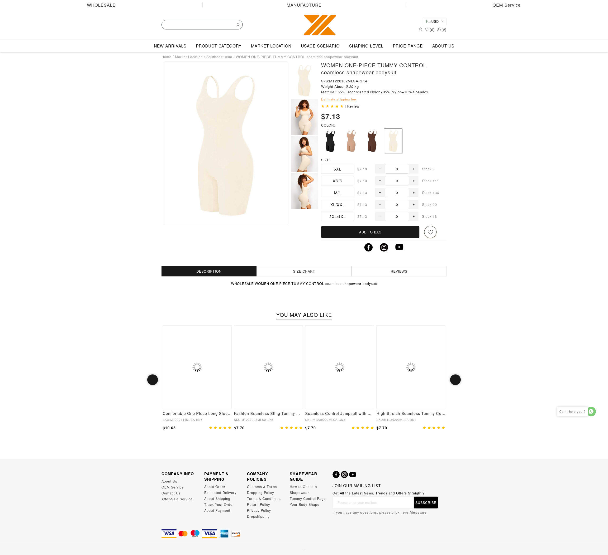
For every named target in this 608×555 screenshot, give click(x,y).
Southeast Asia (219, 56)
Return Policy (258, 504)
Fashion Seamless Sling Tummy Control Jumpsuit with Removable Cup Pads (268, 413)
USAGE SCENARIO (320, 46)
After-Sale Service (177, 499)
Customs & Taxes (262, 486)
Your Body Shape (304, 504)
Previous (152, 380)
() (432, 29)
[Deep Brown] (372, 140)
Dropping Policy (260, 492)
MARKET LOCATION (271, 46)
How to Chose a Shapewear (303, 489)
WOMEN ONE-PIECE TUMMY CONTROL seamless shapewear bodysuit (297, 56)
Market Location (189, 56)
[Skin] (393, 140)
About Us (169, 481)
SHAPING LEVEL (366, 46)
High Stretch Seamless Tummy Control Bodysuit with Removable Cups (410, 413)
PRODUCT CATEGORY (219, 46)
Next (455, 380)
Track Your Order (219, 504)
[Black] (330, 140)
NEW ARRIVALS (170, 46)
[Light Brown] (351, 140)
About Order (214, 486)
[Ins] (344, 474)
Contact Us (171, 493)
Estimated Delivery (220, 492)
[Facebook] (336, 474)
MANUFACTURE (304, 5)
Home (166, 56)
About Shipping (217, 498)
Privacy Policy (259, 510)
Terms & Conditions (264, 498)
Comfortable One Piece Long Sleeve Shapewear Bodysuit (197, 413)
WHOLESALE (101, 5)
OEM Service (507, 5)
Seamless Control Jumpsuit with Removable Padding (339, 413)
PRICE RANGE (408, 46)
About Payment (217, 510)
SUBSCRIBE (425, 502)
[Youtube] (352, 474)
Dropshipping (258, 516)
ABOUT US (443, 46)
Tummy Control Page (308, 498)
